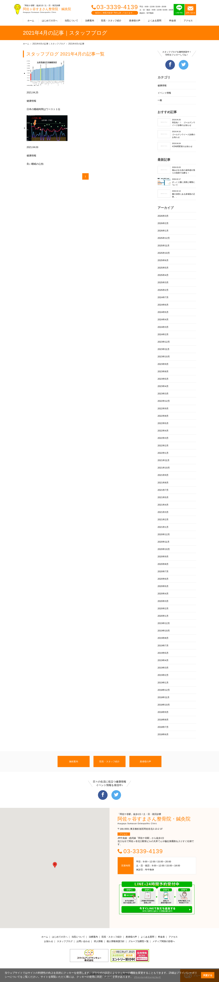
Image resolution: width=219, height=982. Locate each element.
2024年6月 (163, 304)
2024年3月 (163, 327)
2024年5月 (163, 312)
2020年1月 (163, 616)
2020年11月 (163, 541)
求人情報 (98, 941)
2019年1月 (163, 682)
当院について (71, 20)
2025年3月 (163, 282)
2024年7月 (163, 297)
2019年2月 (163, 675)
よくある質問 (154, 20)
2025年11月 (163, 245)
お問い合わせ (83, 941)
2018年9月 (163, 712)
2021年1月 (163, 527)
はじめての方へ (50, 20)
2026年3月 (163, 216)
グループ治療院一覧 (138, 941)
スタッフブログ (65, 941)
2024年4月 (163, 319)
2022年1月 (163, 453)
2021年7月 (163, 490)
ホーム (30, 20)
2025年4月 (163, 275)
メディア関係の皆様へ (163, 941)
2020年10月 (164, 549)
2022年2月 (163, 445)
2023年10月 (164, 356)
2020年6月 (163, 579)
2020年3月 (163, 601)
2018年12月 (164, 690)
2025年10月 (164, 253)
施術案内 (73, 761)
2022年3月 (163, 438)
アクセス (188, 20)
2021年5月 (163, 497)
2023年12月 (164, 341)
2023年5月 (163, 379)
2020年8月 (163, 564)
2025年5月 (163, 267)
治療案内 (89, 20)
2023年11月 (163, 349)
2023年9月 (163, 364)
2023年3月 (163, 393)
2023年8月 (163, 371)
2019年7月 (163, 645)
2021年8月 (163, 482)
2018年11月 (163, 697)
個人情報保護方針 (116, 941)
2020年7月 (163, 571)
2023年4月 (163, 386)
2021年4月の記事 (76, 44)
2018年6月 (163, 734)
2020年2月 (163, 608)
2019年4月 (163, 660)
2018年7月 (163, 727)
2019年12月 (164, 623)
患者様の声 (134, 20)
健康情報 (162, 85)
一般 (160, 100)
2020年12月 (164, 534)
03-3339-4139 (117, 7)
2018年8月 (163, 719)
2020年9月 (163, 556)
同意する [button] (207, 975)
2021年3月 (163, 512)
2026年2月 (163, 223)
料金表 (172, 20)
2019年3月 (163, 667)
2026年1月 (163, 230)
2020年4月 (163, 593)
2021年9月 (163, 475)
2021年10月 (164, 467)
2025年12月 (164, 238)
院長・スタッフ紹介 (111, 20)
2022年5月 (163, 423)
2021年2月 (163, 519)
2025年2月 (163, 290)
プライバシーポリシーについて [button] (147, 977)
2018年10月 (164, 704)
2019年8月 (163, 638)
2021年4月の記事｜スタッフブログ (48, 44)
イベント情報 (164, 93)
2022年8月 (163, 416)
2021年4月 (163, 504)
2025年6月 (163, 260)
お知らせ (48, 941)
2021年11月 (163, 460)
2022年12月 (164, 401)
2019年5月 (163, 653)
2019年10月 (164, 630)
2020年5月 (163, 586)
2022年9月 (163, 408)
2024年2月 (163, 334)
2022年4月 (163, 430)
